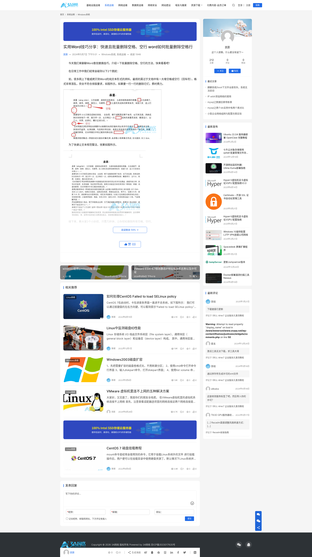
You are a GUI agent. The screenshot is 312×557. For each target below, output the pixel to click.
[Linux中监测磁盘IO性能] (83, 338)
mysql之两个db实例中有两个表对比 (226, 107)
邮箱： (115, 512)
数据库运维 (137, 5)
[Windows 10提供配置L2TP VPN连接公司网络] (214, 235)
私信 (236, 71)
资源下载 (195, 5)
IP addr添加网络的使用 (219, 96)
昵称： (71, 512)
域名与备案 (181, 5)
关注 (222, 71)
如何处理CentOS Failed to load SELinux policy (141, 296)
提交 (189, 518)
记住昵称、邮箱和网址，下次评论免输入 (87, 518)
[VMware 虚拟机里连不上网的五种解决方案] (83, 401)
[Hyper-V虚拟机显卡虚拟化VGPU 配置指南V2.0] (214, 183)
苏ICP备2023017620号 (163, 544)
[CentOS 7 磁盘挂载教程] (83, 458)
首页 (62, 14)
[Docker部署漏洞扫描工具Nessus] (214, 278)
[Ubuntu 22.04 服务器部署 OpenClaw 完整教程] (214, 138)
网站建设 (166, 5)
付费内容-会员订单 (216, 5)
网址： (159, 512)
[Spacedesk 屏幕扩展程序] (214, 250)
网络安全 (152, 5)
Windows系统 (108, 54)
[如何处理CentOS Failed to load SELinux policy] (83, 306)
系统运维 (109, 5)
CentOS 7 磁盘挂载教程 (124, 448)
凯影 (65, 54)
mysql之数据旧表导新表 (220, 102)
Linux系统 (70, 297)
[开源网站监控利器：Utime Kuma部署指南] (214, 168)
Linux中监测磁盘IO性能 (124, 328)
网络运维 (122, 5)
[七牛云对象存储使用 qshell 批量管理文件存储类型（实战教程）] (214, 153)
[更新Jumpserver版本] (214, 262)
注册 (248, 5)
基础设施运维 (93, 5)
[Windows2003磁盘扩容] (83, 369)
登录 (240, 5)
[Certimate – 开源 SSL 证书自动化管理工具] (214, 202)
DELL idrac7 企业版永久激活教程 (228, 315)
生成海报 (136, 552)
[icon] (239, 544)
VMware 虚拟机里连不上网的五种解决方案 (138, 391)
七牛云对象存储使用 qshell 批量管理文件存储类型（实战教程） (235, 152)
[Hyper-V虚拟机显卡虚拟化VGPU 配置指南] (214, 220)
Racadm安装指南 (221, 432)
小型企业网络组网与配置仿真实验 (225, 113)
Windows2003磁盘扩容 (125, 360)
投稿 (258, 5)
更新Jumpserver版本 (234, 262)
